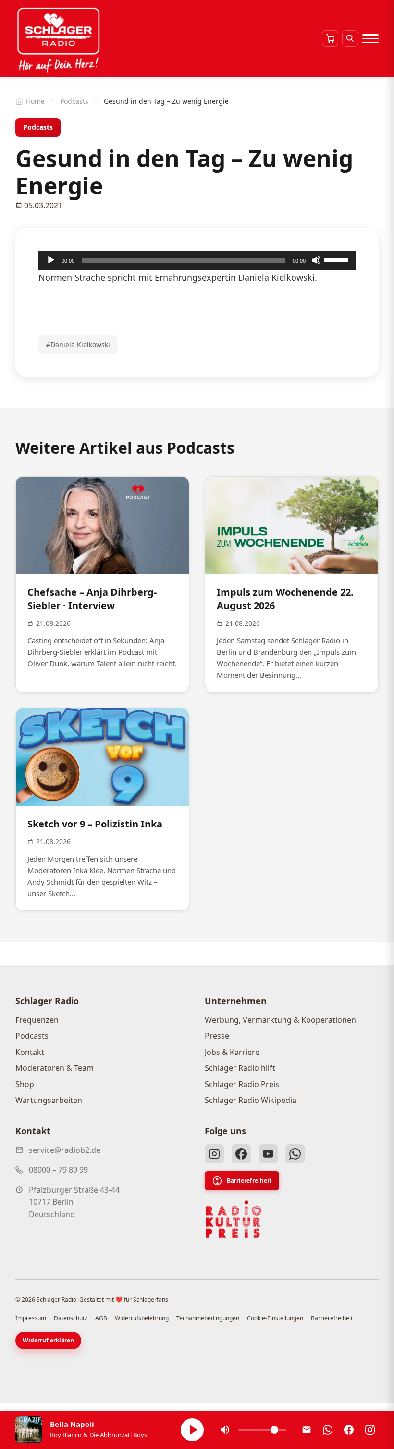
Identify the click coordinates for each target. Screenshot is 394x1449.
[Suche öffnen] (350, 38)
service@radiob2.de (64, 1150)
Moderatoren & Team (54, 1068)
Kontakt (29, 1052)
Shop (24, 1084)
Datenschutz (70, 1318)
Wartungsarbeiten (48, 1100)
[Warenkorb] (330, 38)
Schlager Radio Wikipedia (250, 1100)
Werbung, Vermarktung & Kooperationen (280, 1020)
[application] (197, 260)
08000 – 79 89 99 (58, 1169)
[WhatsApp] (295, 1153)
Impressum (30, 1318)
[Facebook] (241, 1153)
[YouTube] (268, 1153)
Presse (217, 1035)
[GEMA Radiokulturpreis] (233, 1219)
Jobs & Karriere (232, 1052)
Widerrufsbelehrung (142, 1318)
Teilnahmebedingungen (207, 1318)
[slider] (337, 259)
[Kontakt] (306, 1429)
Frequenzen (37, 1020)
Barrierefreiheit (249, 1180)
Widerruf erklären (48, 1340)
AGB (101, 1318)
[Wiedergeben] (51, 260)
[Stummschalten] (316, 260)
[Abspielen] (192, 1429)
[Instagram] (214, 1153)
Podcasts (74, 101)
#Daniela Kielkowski (78, 344)
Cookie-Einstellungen (275, 1318)
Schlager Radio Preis (242, 1084)
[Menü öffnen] (370, 38)
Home (35, 101)
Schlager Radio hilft (240, 1068)
